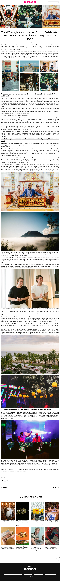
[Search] (58, 2)
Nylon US (30, 576)
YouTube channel (38, 469)
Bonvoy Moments (52, 412)
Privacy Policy (50, 574)
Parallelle (50, 53)
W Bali (44, 252)
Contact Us (38, 574)
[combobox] (53, 2)
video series (48, 54)
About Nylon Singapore (13, 574)
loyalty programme (50, 415)
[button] (2, 2)
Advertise (28, 574)
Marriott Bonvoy (37, 51)
